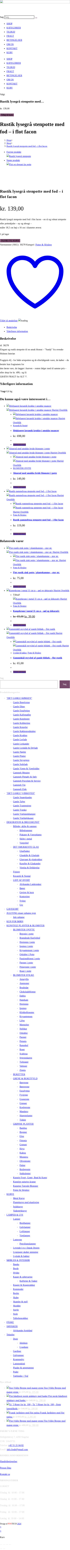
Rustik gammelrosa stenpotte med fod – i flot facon (38, 520)
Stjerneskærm (26, 1058)
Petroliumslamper (28, 1244)
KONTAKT (12, 48)
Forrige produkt (14, 152)
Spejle (16, 1310)
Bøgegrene (24, 1087)
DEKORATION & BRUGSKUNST (23, 822)
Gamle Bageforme (21, 702)
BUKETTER (19, 1074)
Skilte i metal (26, 839)
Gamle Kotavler (20, 727)
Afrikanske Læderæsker (30, 884)
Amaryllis (24, 979)
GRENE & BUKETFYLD (25, 1078)
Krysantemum (26, 1016)
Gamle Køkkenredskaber (24, 731)
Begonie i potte (27, 934)
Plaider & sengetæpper (23, 1368)
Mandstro (24, 1111)
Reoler (16, 1293)
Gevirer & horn (27, 892)
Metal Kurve (19, 1198)
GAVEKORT (13, 909)
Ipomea (23, 1008)
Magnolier (24, 1024)
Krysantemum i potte (29, 950)
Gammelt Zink (20, 789)
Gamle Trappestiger (22, 805)
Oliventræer (25, 1161)
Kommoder (18, 1289)
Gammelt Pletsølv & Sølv (25, 777)
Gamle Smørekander (22, 797)
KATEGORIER (14, 28)
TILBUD (11, 32)
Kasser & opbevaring (22, 1277)
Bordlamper (25, 1223)
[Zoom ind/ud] (1, 1544)
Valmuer (23, 1066)
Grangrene (24, 1099)
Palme (22, 1165)
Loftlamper (25, 1231)
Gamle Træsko (20, 810)
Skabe (16, 1297)
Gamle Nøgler (19, 752)
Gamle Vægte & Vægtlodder (26, 768)
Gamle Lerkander (21, 744)
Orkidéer (24, 1033)
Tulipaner (24, 1062)
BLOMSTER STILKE (23, 975)
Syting (23, 901)
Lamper (16, 1219)
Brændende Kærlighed (30, 938)
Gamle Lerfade (20, 739)
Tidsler (23, 1120)
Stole (15, 1314)
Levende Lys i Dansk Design (26, 1248)
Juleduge (24, 1343)
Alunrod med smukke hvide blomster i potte (35, 473)
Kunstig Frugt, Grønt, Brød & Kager (30, 1177)
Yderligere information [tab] (17, 331)
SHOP (9, 23)
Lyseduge (24, 1347)
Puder (15, 1372)
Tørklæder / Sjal (20, 1376)
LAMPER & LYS (15, 1215)
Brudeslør (24, 987)
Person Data (5, 1468)
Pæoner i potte (26, 962)
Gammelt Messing (21, 772)
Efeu (22, 1136)
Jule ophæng (18, 917)
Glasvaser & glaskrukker (31, 859)
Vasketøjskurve (20, 1211)
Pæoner (23, 1037)
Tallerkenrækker (20, 1318)
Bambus (23, 1128)
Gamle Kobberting (21, 723)
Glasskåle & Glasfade (29, 855)
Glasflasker (25, 851)
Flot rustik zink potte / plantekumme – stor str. (36, 572)
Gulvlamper (25, 1227)
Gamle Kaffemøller (22, 715)
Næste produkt (13, 160)
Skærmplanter (26, 1115)
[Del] (7, 1544)
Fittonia (23, 1140)
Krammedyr (18, 1359)
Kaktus (23, 1153)
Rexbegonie (25, 1169)
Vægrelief (24, 843)
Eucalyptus (25, 1091)
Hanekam (24, 1000)
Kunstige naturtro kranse (24, 1182)
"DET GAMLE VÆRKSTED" (21, 793)
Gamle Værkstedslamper (24, 814)
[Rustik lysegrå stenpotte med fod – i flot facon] (19, 156)
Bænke (16, 1264)
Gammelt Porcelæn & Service (27, 781)
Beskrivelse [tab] (12, 327)
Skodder (17, 1306)
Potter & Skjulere (43, 244)
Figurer (16, 872)
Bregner (23, 1132)
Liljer (22, 1020)
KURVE (10, 1194)
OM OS (10, 44)
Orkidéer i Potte (27, 954)
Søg (2, 17)
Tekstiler (10, 1334)
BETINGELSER (14, 40)
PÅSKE (10, 1322)
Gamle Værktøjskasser (23, 818)
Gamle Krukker (20, 735)
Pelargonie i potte (28, 967)
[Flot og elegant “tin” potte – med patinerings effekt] (19, 164)
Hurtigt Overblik (59, 410)
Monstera (24, 1157)
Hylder (16, 1273)
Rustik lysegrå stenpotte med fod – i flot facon (27, 146)
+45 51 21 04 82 (16, 1445)
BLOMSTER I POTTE (22, 468)
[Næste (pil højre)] (4, 1548)
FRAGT (10, 36)
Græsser (23, 1103)
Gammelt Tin (19, 785)
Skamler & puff (20, 1301)
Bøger (22, 888)
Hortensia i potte (27, 942)
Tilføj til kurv (7, 115)
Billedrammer (26, 830)
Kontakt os (5, 1474)
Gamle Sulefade (20, 764)
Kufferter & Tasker (28, 1281)
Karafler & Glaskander (30, 863)
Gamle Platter (19, 756)
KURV (10, 52)
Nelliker (23, 1029)
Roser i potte (25, 971)
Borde (16, 1268)
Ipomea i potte (26, 946)
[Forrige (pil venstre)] (1, 1548)
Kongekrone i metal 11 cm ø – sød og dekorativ (36, 611)
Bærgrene (24, 1082)
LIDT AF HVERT (21, 880)
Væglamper (25, 1235)
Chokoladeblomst (27, 992)
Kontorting (25, 896)
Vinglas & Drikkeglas (29, 867)
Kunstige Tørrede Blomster (25, 1186)
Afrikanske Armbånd (22, 1330)
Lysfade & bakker (20, 653)
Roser (22, 1049)
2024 (19, 1524)
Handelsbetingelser (8, 1461)
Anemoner (24, 983)
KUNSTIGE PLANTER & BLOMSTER (25, 925)
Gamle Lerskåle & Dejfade (25, 748)
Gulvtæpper (18, 1355)
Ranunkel (24, 1045)
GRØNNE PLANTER (23, 1124)
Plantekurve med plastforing (26, 1202)
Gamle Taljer (19, 801)
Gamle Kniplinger (21, 719)
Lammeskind (19, 1363)
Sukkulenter (25, 1173)
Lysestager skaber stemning (25, 1252)
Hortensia (24, 1004)
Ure (21, 905)
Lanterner (17, 1239)
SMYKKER (12, 1326)
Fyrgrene (24, 1095)
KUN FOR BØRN (15, 921)
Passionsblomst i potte (30, 958)
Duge (15, 1339)
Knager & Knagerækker (24, 1285)
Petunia (23, 1041)
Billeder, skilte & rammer (25, 826)
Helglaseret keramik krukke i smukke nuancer (36, 430)
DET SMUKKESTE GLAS (26, 847)
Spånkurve (18, 1206)
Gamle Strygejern (21, 760)
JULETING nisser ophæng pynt (21, 913)
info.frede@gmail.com (17, 1449)
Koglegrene (25, 1107)
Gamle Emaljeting (21, 710)
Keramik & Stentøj (20, 425)
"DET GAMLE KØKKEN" (19, 698)
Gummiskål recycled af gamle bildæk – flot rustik (37, 658)
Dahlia (23, 996)
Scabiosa (24, 1054)
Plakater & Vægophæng (31, 834)
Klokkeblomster (27, 1012)
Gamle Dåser (19, 706)
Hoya (22, 1149)
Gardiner (17, 1351)
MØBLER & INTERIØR (18, 1260)
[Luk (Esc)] (10, 1544)
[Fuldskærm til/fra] (4, 1544)
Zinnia (23, 1070)
